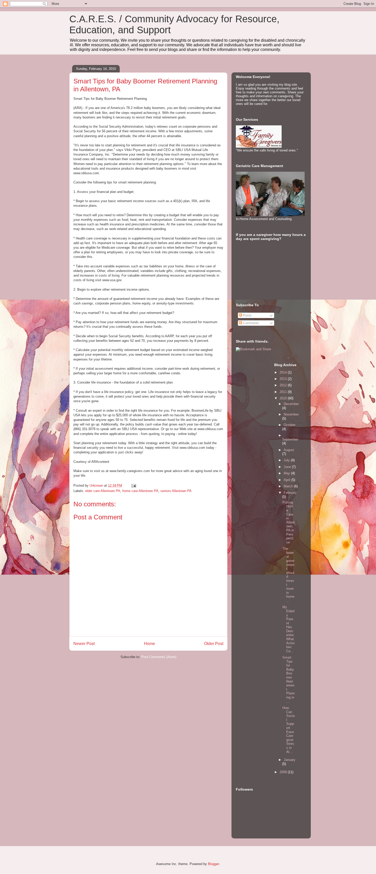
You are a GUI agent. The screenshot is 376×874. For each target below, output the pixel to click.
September (290, 439)
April (287, 480)
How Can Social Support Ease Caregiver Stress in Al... (288, 730)
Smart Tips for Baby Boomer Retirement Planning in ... (288, 679)
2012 (284, 385)
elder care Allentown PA (102, 491)
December (291, 404)
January (289, 760)
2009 (284, 772)
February (290, 493)
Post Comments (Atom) (158, 657)
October (289, 425)
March (289, 486)
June (288, 467)
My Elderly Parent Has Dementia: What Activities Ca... (288, 629)
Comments (250, 323)
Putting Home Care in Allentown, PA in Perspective (288, 522)
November (291, 414)
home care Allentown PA (140, 491)
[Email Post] (133, 485)
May (287, 473)
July (287, 460)
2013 (284, 379)
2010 (284, 398)
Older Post (213, 643)
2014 (284, 372)
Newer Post (84, 643)
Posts (247, 315)
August (289, 450)
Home (149, 643)
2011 (284, 392)
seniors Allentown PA (176, 491)
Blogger (213, 864)
